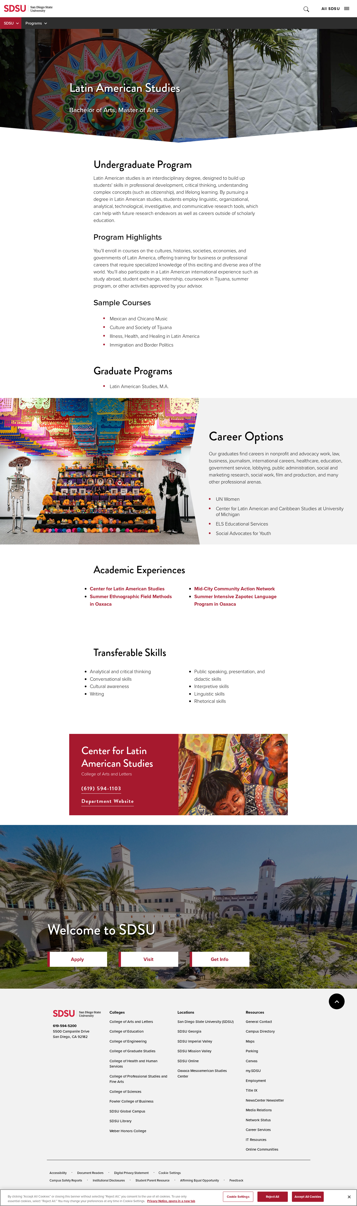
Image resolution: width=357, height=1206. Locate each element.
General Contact (259, 1021)
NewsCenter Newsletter (265, 1100)
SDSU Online (188, 1060)
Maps (250, 1041)
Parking (252, 1050)
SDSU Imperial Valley (195, 1041)
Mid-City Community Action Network (234, 588)
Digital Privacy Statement (131, 1173)
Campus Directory (260, 1031)
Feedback (236, 1180)
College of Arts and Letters (131, 1021)
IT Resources (256, 1139)
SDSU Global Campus (127, 1111)
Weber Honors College (128, 1130)
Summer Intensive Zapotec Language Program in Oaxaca (235, 600)
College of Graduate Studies (132, 1050)
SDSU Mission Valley (194, 1050)
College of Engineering (128, 1041)
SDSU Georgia (189, 1031)
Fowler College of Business (131, 1101)
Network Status (258, 1119)
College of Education (127, 1031)
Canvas (251, 1060)
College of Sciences (125, 1091)
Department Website (107, 801)
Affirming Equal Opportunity (199, 1180)
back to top (337, 1001)
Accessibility (58, 1173)
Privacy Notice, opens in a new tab (171, 1201)
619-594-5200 (64, 1025)
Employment (256, 1080)
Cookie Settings (170, 1173)
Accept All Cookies (308, 1196)
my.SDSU (253, 1070)
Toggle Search (306, 8)
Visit (148, 959)
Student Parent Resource (153, 1180)
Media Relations (259, 1110)
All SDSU (331, 8)
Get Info (219, 959)
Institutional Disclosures (109, 1180)
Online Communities (262, 1149)
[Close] (349, 1197)
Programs (34, 23)
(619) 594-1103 (101, 788)
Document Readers (90, 1173)
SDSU (9, 23)
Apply (77, 959)
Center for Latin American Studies (127, 588)
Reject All (272, 1196)
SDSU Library (120, 1120)
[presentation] (116, 1012)
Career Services (258, 1129)
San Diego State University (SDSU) (206, 1021)
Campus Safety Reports (66, 1180)
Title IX (251, 1090)
